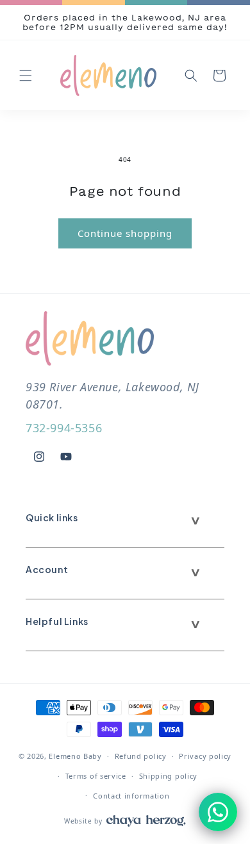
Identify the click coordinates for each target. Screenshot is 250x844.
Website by (83, 820)
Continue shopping (125, 233)
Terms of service (95, 776)
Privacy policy (205, 756)
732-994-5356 (64, 427)
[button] (26, 75)
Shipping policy (168, 776)
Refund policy (141, 756)
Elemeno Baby (75, 756)
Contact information (131, 795)
